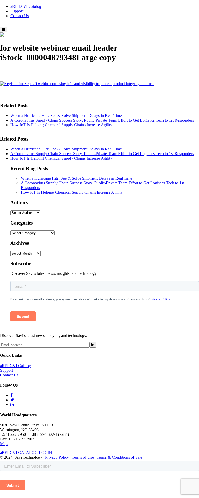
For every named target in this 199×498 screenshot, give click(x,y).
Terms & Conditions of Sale (119, 457)
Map (4, 443)
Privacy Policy (57, 457)
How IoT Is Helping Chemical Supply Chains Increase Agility (61, 125)
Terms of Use (83, 457)
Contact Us (19, 15)
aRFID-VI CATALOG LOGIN (26, 452)
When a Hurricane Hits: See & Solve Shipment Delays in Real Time (66, 115)
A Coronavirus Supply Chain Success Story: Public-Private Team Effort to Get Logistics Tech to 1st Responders (102, 120)
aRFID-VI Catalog (25, 6)
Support (16, 11)
